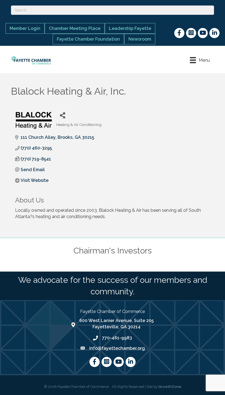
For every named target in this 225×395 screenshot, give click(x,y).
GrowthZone (169, 387)
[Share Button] (62, 115)
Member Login (25, 28)
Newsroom (139, 39)
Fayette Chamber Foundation (88, 39)
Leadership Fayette (130, 28)
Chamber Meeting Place (74, 28)
